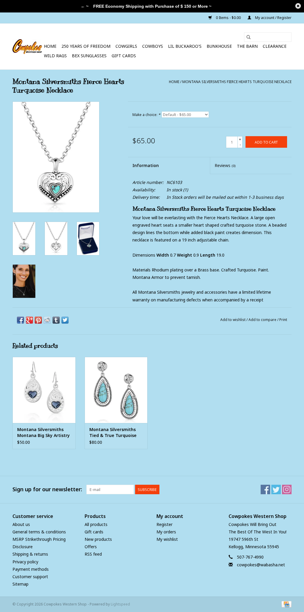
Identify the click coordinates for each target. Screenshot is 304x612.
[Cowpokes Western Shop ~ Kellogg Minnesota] (27, 46)
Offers (91, 546)
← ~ (84, 6)
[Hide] (298, 6)
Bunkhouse (219, 46)
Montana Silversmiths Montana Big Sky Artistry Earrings (43, 432)
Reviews (225, 165)
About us (21, 524)
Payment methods (30, 569)
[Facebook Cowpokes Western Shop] (265, 489)
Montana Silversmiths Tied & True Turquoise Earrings (113, 432)
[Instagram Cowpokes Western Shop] (287, 489)
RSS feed (93, 554)
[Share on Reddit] (47, 320)
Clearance (274, 46)
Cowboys (152, 46)
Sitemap (20, 584)
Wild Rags (55, 55)
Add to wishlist (233, 319)
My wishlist (167, 539)
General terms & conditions (39, 532)
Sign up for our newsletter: (47, 489)
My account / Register (273, 17)
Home (50, 46)
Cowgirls (126, 46)
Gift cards (124, 55)
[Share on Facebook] (20, 320)
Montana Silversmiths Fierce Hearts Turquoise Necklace (237, 81)
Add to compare (262, 319)
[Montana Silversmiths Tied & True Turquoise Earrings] (116, 390)
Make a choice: (146, 114)
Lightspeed (120, 604)
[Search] (248, 37)
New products (98, 539)
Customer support (30, 576)
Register (164, 524)
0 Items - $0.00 (228, 17)
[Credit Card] (285, 603)
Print (283, 319)
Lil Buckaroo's (185, 46)
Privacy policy (25, 562)
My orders (166, 532)
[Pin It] (38, 320)
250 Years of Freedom (85, 46)
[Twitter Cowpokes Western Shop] (276, 489)
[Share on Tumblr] (56, 320)
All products (96, 524)
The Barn (247, 46)
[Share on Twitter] (65, 320)
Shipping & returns (30, 554)
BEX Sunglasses (89, 55)
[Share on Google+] (29, 320)
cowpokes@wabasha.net (261, 565)
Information (145, 165)
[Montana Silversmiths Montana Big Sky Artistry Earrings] (44, 390)
